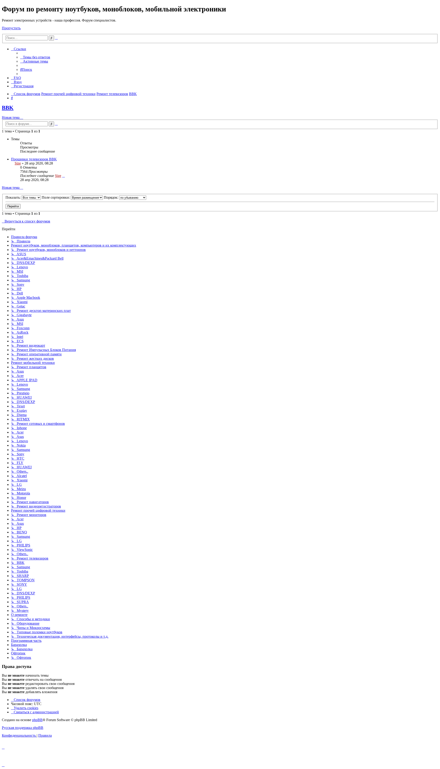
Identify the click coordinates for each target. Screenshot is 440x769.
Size (18, 163)
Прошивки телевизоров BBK (34, 159)
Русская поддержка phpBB (22, 728)
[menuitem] (35, 57)
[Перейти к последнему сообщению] (63, 176)
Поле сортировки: (56, 197)
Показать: (14, 197)
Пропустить (11, 28)
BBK (8, 108)
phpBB (37, 720)
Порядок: (111, 197)
